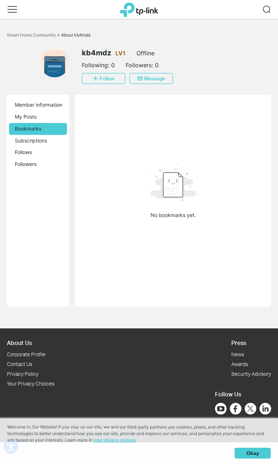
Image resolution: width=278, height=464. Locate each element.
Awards (239, 364)
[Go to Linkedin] (265, 408)
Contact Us (19, 364)
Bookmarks (28, 128)
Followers (26, 164)
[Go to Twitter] (250, 409)
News (237, 354)
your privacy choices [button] (114, 440)
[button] (12, 9)
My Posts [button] (26, 117)
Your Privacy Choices (30, 383)
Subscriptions (31, 140)
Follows (23, 152)
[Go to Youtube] (221, 408)
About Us (19, 342)
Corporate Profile (26, 354)
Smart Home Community (32, 35)
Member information (38, 105)
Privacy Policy (22, 374)
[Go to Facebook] (235, 408)
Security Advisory (251, 374)
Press (238, 342)
